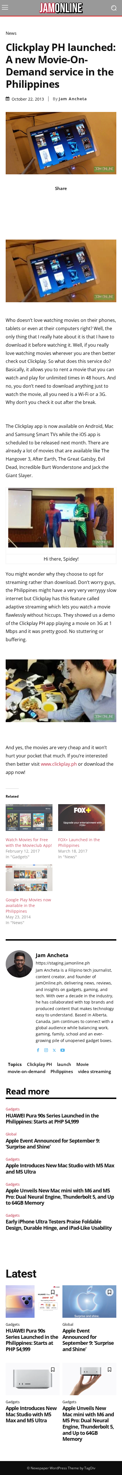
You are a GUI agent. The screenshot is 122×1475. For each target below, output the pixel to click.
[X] (54, 1049)
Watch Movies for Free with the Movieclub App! (29, 842)
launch (64, 1064)
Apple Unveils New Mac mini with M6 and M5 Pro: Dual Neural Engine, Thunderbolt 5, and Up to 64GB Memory (60, 1196)
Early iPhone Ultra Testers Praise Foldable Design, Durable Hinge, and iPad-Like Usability (59, 1224)
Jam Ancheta (73, 98)
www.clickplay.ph (59, 764)
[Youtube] (62, 1049)
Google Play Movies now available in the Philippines (28, 905)
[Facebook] (38, 1049)
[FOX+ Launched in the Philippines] (81, 817)
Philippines (62, 1071)
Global (11, 1134)
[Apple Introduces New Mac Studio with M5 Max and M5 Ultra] (33, 1379)
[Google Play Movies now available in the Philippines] (29, 877)
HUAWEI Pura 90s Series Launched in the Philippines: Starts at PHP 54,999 (52, 1118)
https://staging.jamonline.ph (63, 963)
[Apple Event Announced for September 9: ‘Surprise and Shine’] (89, 1301)
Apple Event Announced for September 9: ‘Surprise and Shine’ (53, 1143)
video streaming (94, 1071)
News (11, 33)
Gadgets (13, 1109)
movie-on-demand (26, 1071)
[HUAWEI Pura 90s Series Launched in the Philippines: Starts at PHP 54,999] (33, 1301)
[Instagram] (46, 1049)
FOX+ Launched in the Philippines (79, 842)
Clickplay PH (39, 1064)
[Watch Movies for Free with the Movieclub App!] (29, 817)
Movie (82, 1064)
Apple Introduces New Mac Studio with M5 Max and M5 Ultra (60, 1168)
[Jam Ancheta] (19, 1001)
